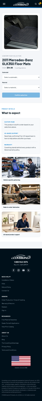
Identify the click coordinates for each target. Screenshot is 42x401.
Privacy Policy (6, 346)
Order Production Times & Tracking (13, 300)
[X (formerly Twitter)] (28, 270)
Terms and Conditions (9, 350)
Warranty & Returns (8, 303)
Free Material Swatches (9, 320)
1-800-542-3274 (21, 262)
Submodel (5, 72)
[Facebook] (14, 270)
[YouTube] (23, 270)
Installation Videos (8, 280)
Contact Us (5, 290)
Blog (3, 339)
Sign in (4, 310)
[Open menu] (4, 4)
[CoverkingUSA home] (21, 4)
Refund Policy (6, 287)
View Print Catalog (8, 327)
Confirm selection (21, 95)
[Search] (36, 4)
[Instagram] (18, 270)
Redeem (4, 307)
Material (4, 82)
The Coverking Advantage (10, 343)
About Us (5, 336)
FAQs (3, 284)
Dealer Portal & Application (10, 323)
